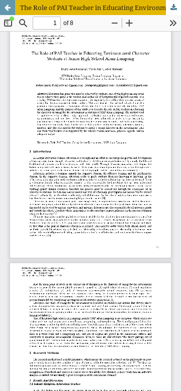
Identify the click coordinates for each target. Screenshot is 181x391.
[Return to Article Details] (7, 7)
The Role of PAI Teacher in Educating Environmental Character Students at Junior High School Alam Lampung (100, 7)
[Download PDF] (173, 7)
